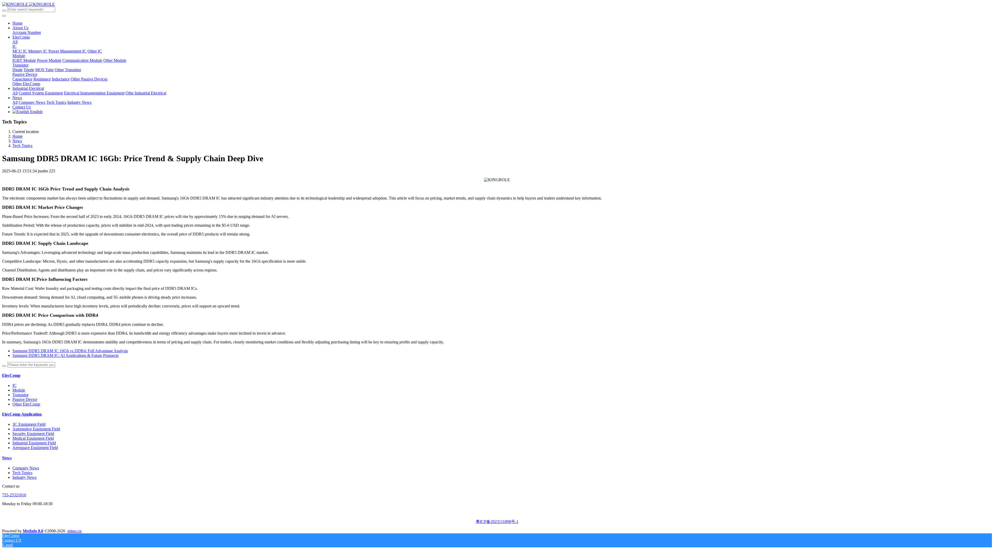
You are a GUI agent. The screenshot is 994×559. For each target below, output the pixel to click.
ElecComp (11, 375)
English (35, 111)
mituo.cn (74, 531)
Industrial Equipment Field (34, 443)
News (17, 141)
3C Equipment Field (29, 424)
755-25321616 (14, 495)
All (15, 42)
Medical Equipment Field (33, 438)
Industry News (24, 477)
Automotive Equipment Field (36, 429)
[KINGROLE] (28, 4)
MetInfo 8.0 (33, 531)
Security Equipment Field (33, 433)
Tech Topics (22, 145)
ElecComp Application (22, 414)
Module (18, 390)
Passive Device (24, 399)
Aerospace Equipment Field (35, 447)
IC (14, 385)
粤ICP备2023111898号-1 (497, 521)
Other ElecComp (26, 404)
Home (17, 23)
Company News (25, 468)
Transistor (20, 395)
